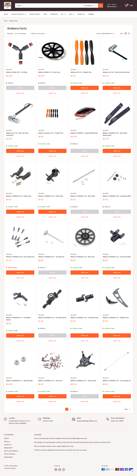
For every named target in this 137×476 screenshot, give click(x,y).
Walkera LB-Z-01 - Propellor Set (81, 72)
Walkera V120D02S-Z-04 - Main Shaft (83, 196)
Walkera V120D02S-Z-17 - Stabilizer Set (116, 317)
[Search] (100, 5)
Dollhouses (54, 14)
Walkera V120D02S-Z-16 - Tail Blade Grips (84, 317)
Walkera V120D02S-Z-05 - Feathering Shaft (117, 196)
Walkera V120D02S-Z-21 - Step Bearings (19, 380)
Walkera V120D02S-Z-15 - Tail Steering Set (52, 317)
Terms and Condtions (11, 451)
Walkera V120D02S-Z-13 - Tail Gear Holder (117, 257)
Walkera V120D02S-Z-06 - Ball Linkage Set (20, 257)
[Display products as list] (129, 33)
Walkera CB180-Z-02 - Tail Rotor (16, 72)
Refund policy (8, 457)
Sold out (20, 88)
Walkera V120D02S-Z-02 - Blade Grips (18, 196)
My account (111, 6)
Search (6, 438)
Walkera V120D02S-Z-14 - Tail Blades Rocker (18, 319)
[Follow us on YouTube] (63, 469)
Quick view (20, 93)
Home (6, 14)
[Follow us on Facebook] (55, 469)
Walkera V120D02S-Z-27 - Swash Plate (83, 380)
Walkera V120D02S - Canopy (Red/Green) (84, 133)
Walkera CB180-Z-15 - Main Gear (49, 72)
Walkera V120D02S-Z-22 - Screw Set (50, 380)
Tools (45, 14)
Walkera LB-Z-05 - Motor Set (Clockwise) (116, 72)
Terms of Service (9, 454)
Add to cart (84, 88)
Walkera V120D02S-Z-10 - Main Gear (83, 257)
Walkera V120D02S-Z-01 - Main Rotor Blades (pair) (115, 134)
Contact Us (81, 14)
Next (126, 409)
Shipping (91, 14)
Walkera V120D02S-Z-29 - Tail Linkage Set (117, 380)
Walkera (9, 69)
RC (62, 14)
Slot (70, 14)
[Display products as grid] (126, 33)
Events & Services (18, 14)
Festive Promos (34, 14)
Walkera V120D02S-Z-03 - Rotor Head (50, 196)
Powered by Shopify (10, 468)
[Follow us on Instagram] (59, 469)
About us (7, 441)
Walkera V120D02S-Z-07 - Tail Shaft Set (51, 257)
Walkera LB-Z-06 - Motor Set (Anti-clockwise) (17, 134)
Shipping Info (8, 448)
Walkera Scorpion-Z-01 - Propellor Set (50, 133)
